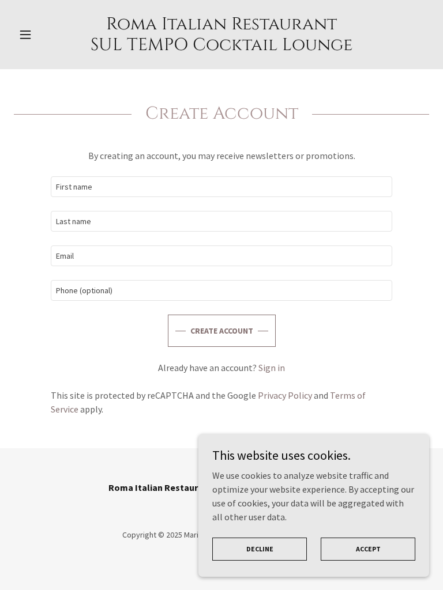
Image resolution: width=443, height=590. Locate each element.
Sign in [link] (271, 367)
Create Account (221, 331)
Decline (259, 548)
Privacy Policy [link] (285, 395)
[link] (221, 46)
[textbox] (221, 186)
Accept (368, 548)
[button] (45, 34)
